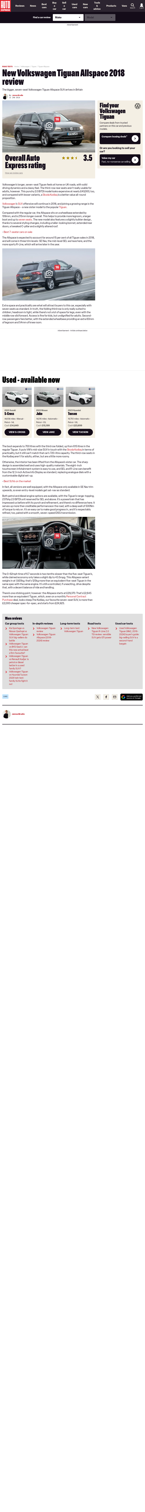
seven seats (25, 219)
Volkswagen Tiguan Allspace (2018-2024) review (46, 637)
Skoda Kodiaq (50, 194)
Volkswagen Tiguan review (46, 630)
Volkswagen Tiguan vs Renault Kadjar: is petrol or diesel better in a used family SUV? (19, 662)
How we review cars (14, 173)
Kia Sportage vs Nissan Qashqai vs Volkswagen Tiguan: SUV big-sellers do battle (19, 634)
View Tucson (80, 432)
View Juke (49, 432)
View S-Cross (17, 432)
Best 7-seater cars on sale (18, 232)
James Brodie (17, 95)
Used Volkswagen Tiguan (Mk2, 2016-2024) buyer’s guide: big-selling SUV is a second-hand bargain (129, 636)
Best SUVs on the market (17, 481)
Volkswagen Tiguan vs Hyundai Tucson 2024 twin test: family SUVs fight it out (18, 677)
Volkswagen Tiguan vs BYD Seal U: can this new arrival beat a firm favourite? (18, 648)
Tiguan (63, 207)
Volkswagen (9, 203)
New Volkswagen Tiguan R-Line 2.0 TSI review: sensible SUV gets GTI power (101, 633)
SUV (20, 203)
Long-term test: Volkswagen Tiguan (73, 630)
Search (132, 8)
